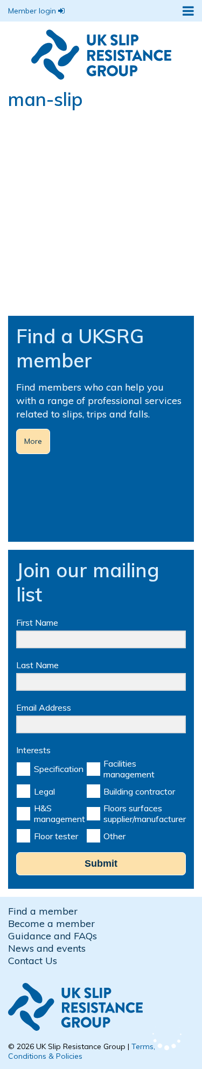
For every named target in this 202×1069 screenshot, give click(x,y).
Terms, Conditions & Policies (81, 1051)
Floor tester (56, 836)
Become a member (51, 923)
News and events (47, 948)
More (33, 441)
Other (114, 836)
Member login (33, 11)
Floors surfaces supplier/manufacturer (144, 813)
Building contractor (139, 791)
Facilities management (129, 769)
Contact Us (32, 960)
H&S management (59, 813)
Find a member (43, 911)
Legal (44, 791)
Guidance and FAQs (52, 936)
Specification (58, 768)
